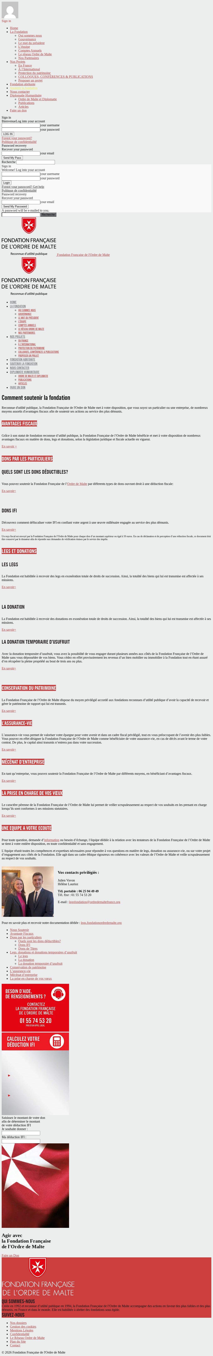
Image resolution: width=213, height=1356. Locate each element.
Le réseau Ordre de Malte (35, 54)
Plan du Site (18, 1341)
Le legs (23, 956)
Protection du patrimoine (34, 73)
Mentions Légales (21, 1330)
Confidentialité (19, 1334)
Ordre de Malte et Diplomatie (37, 99)
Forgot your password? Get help (23, 186)
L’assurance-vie (20, 971)
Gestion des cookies (23, 1326)
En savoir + (9, 446)
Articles (23, 106)
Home (14, 28)
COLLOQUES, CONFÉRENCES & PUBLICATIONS (55, 76)
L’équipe (24, 46)
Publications (26, 103)
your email (47, 153)
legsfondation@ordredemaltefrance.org (94, 902)
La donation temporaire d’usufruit (40, 963)
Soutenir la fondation (23, 88)
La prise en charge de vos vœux (31, 978)
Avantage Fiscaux (21, 933)
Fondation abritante (22, 84)
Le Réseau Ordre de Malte (27, 1338)
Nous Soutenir (19, 930)
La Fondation (19, 31)
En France (25, 65)
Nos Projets (17, 61)
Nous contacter (20, 91)
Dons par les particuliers (26, 937)
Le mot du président (31, 43)
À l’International (29, 69)
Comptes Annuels (30, 50)
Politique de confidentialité (19, 142)
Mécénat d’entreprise (23, 975)
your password (49, 129)
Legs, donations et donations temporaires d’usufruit (43, 952)
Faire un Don (10, 1255)
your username (49, 125)
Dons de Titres (27, 948)
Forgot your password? (17, 138)
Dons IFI (24, 945)
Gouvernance (27, 39)
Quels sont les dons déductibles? (39, 941)
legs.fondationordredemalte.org (101, 923)
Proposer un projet (30, 80)
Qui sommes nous (30, 35)
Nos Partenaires (28, 58)
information (51, 840)
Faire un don (18, 110)
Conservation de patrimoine (28, 967)
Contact (15, 1345)
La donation (26, 960)
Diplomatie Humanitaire (26, 95)
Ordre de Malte (77, 484)
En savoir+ (9, 491)
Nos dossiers (18, 1323)
